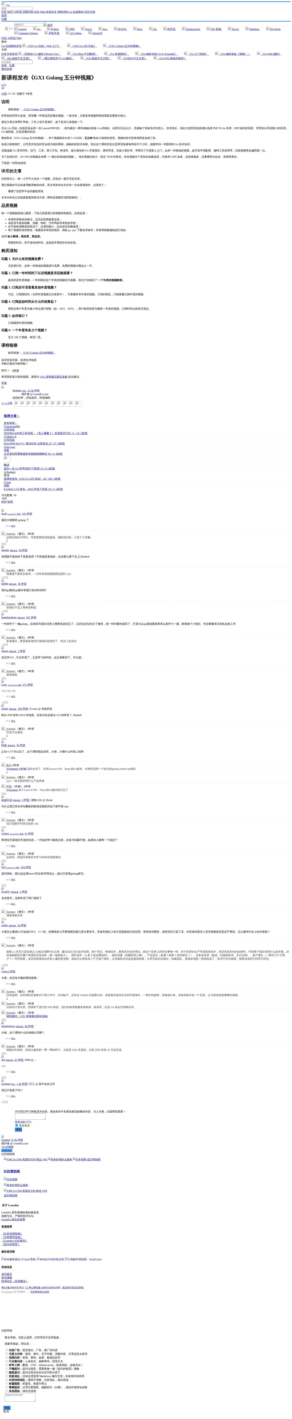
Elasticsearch (193, 29)
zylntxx (5, 833)
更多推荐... (10, 423)
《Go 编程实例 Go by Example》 (158, 54)
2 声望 (21, 651)
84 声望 (29, 1026)
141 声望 (27, 513)
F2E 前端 (216, 29)
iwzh (4, 513)
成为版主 (6, 1274)
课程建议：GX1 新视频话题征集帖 (27, 1016)
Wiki (18, 38)
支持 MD (20, 1121)
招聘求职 (63, 11)
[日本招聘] (80, 1159)
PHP (72, 29)
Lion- (4, 684)
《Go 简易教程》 (118, 54)
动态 (10, 11)
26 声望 (21, 925)
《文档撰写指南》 (12, 1237)
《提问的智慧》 (10, 1244)
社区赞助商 (12, 1171)
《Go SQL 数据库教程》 (171, 58)
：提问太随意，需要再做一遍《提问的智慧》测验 (44, 1368)
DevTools (275, 29)
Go (38, 29)
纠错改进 (6, 1150)
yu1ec (4, 971)
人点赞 (6, 403)
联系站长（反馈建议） (14, 1281)
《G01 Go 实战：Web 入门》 (43, 46)
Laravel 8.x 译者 (15, 685)
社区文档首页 (9, 54)
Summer (17, 390)
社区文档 (89, 11)
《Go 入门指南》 (198, 54)
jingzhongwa (8, 1026)
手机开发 (54, 33)
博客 (6, 450)
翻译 (6, 465)
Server (235, 29)
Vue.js (88, 29)
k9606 (4, 583)
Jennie (4, 708)
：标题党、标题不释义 (28, 1383)
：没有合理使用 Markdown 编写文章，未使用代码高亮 (46, 1376)
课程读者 (14, 551)
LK (154, 29)
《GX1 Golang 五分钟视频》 (123, 46)
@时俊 (23, 768)
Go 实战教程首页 (11, 46)
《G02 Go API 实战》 (83, 46)
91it (3, 867)
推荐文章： (12, 416)
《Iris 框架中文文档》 (18, 58)
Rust (140, 29)
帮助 (28, 1121)
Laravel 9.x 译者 (14, 514)
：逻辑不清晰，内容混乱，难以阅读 (38, 1379)
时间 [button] (4, 501)
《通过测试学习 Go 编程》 (57, 58)
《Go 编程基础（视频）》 (234, 54)
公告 (4, 93)
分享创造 (9, 429)
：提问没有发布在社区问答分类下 (34, 1372)
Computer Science (28, 33)
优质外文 (51, 11)
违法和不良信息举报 (72, 1287)
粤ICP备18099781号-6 (12, 1287)
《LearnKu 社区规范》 (14, 1240)
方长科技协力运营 (39, 1291)
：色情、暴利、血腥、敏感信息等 (34, 1357)
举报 (3, 543)
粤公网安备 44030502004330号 (44, 1287)
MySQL (122, 29)
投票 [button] (10, 501)
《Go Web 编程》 (270, 54)
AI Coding (75, 33)
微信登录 (6, 69)
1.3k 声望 (22, 1084)
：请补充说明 (22, 1391)
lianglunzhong (9, 617)
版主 (13, 1084)
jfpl (3, 1059)
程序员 (171, 29)
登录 (4, 15)
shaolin (5, 550)
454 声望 (26, 867)
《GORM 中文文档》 (134, 58)
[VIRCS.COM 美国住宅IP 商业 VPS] (26, 1159)
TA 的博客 (7, 1147)
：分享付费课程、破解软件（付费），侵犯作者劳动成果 (48, 1387)
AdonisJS (97, 33)
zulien (4, 925)
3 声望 (26, 800)
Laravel (22, 29)
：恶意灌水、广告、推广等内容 (33, 1350)
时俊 (4, 745)
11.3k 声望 (33, 390)
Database (254, 29)
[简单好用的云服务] (60, 1159)
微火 (9, 765)
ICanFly (5, 891)
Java (105, 29)
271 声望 (28, 684)
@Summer (12, 768)
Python (54, 29)
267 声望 (31, 617)
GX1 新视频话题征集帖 (54, 376)
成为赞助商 (94, 1159)
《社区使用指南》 (12, 1233)
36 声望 (20, 745)
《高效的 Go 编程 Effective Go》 (41, 54)
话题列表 (28, 11)
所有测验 (6, 1277)
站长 (24, 391)
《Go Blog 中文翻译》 (84, 54)
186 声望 (23, 708)
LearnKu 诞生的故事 (13, 1219)
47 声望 (29, 833)
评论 (13, 526)
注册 (4, 19)
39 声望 (23, 550)
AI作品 (18, 11)
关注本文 (24, 1125)
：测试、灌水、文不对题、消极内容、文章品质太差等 (48, 1353)
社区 (4, 11)
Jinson (4, 651)
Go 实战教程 (76, 11)
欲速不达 (6, 800)
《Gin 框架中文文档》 (98, 58)
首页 (50, 25)
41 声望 (19, 1060)
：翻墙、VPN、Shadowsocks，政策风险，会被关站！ (46, 1365)
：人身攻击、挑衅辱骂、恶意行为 (36, 1361)
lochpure (6, 1083)
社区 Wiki (40, 11)
